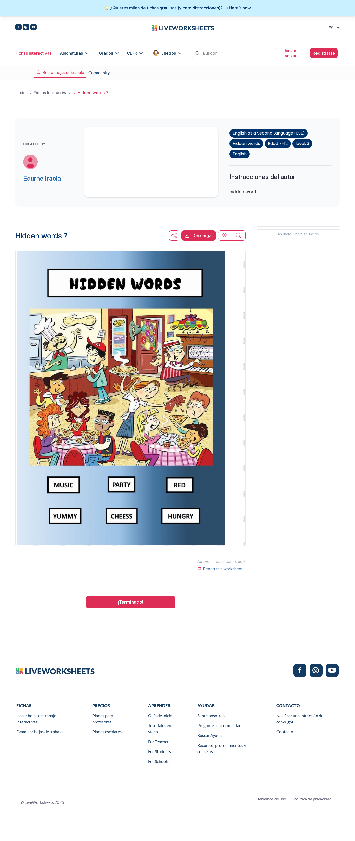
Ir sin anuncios (307, 234)
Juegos (168, 53)
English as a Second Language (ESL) (269, 133)
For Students (159, 751)
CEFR (132, 53)
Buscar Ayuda (209, 735)
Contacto (284, 731)
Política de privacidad (312, 798)
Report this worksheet (222, 569)
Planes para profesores (102, 718)
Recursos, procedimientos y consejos (221, 748)
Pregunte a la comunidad (219, 725)
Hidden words (246, 143)
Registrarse (324, 53)
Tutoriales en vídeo (159, 728)
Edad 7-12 (278, 143)
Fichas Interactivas (33, 53)
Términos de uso (271, 798)
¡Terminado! (130, 602)
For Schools (158, 761)
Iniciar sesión (291, 53)
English (240, 154)
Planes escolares (107, 731)
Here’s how (240, 7)
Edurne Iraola (42, 178)
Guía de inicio (160, 715)
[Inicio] (183, 27)
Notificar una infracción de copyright (299, 718)
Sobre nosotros (211, 715)
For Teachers (159, 741)
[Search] (198, 52)
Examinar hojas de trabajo (39, 731)
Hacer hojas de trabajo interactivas (36, 718)
